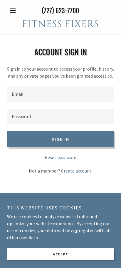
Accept (60, 254)
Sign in (60, 139)
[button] (15, 10)
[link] (60, 24)
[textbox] (60, 94)
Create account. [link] (77, 171)
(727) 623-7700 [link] (60, 11)
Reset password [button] (60, 157)
